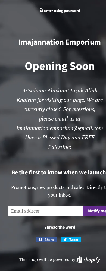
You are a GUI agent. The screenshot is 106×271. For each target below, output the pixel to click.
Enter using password (61, 11)
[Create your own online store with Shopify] (88, 259)
